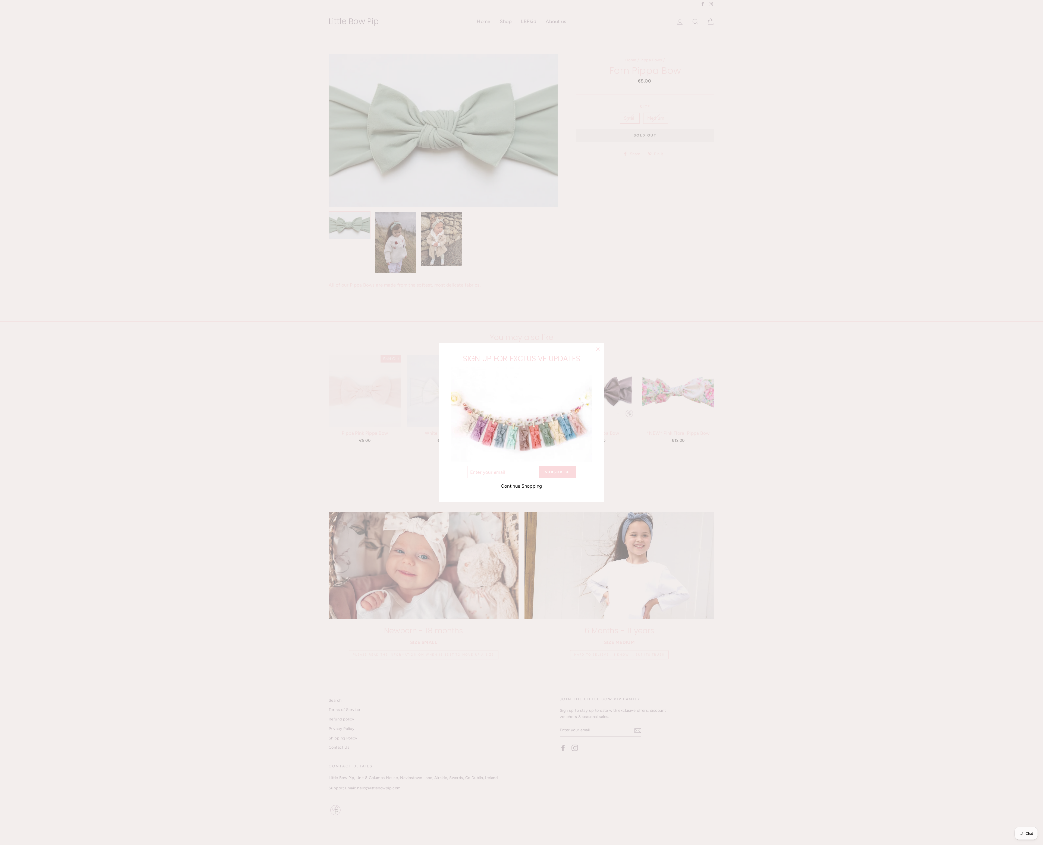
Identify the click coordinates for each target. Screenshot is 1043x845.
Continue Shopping (521, 486)
